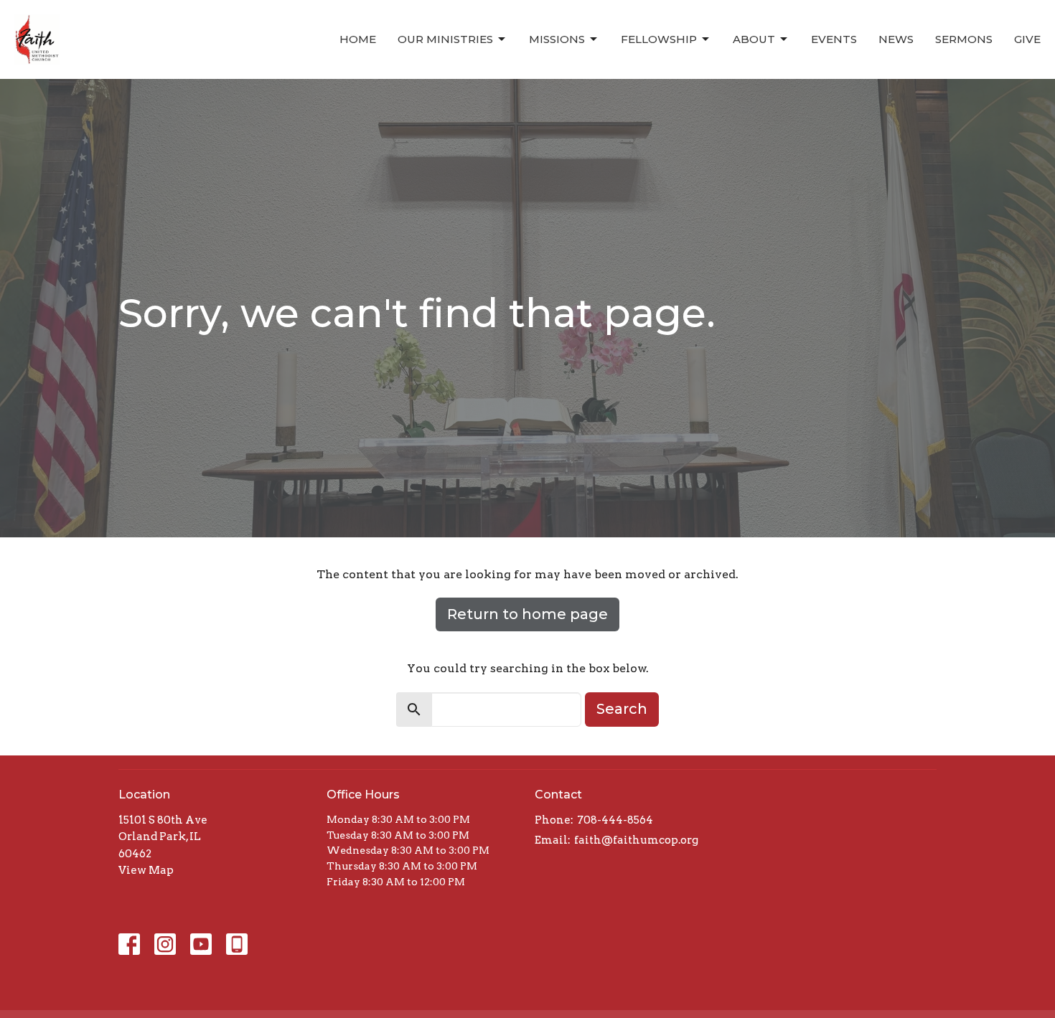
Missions (557, 39)
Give (1027, 39)
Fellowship (659, 39)
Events (834, 39)
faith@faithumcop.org (636, 840)
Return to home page (527, 614)
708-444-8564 (615, 820)
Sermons (964, 39)
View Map (146, 870)
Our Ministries (445, 39)
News (896, 39)
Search (621, 708)
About (754, 39)
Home (357, 39)
